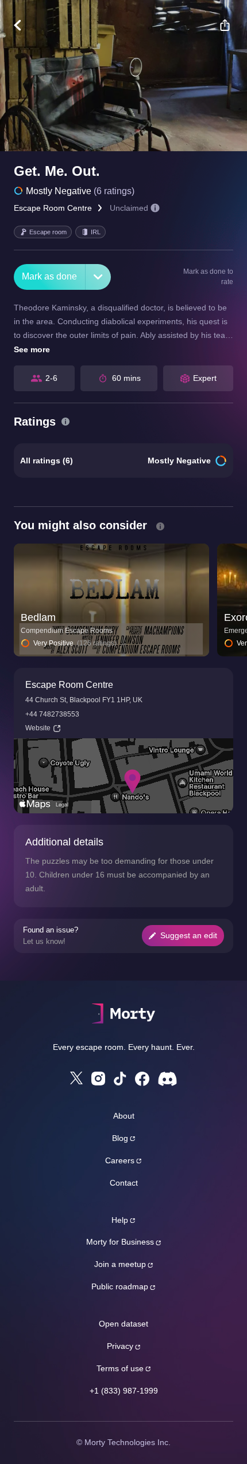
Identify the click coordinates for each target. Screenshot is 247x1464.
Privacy (120, 1346)
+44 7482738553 (52, 714)
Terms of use (120, 1368)
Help (119, 1220)
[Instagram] (98, 1078)
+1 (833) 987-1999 (124, 1390)
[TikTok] (120, 1079)
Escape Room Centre (53, 207)
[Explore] (23, 25)
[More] (98, 277)
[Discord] (167, 1079)
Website (38, 728)
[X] (76, 1078)
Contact (124, 1182)
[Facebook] (142, 1079)
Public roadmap (119, 1286)
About (123, 1115)
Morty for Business (120, 1241)
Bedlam (38, 617)
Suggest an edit (188, 935)
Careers (119, 1160)
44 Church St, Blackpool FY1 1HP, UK (83, 700)
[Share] (224, 25)
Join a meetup (120, 1264)
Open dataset (123, 1323)
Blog (120, 1138)
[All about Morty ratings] (65, 422)
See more (32, 349)
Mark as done (49, 276)
